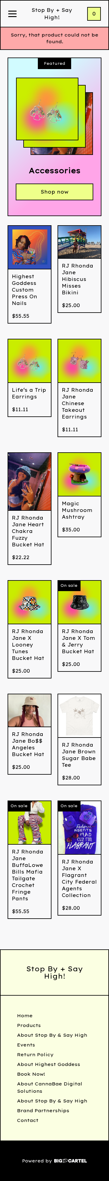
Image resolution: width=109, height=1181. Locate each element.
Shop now (54, 192)
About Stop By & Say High (52, 1035)
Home (25, 1015)
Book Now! (31, 1074)
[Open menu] (12, 14)
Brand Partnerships (43, 1110)
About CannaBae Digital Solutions (49, 1087)
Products (29, 1025)
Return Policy (35, 1054)
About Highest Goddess (48, 1064)
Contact (27, 1120)
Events (26, 1045)
